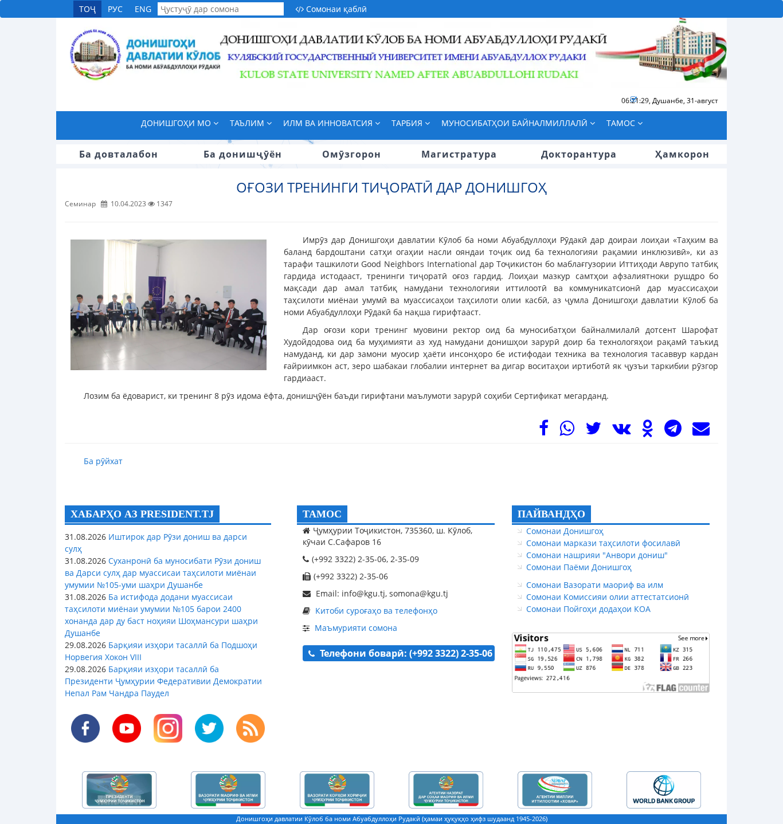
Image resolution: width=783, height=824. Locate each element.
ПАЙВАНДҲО (551, 514)
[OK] (647, 431)
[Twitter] (593, 431)
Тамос (621, 122)
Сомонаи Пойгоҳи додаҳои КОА (588, 608)
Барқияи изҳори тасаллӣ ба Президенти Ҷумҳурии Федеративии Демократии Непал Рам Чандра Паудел (163, 681)
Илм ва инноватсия (329, 122)
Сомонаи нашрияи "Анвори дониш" (597, 555)
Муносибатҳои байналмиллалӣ (515, 122)
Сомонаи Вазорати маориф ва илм (594, 584)
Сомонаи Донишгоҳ (565, 530)
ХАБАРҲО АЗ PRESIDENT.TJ (142, 514)
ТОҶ (87, 8)
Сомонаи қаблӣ (335, 8)
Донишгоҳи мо (177, 122)
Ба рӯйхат (103, 461)
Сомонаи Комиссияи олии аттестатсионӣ (607, 596)
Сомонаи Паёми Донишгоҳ (579, 567)
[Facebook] (544, 431)
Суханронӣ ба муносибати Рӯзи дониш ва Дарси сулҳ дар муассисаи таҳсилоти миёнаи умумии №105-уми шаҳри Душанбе (163, 572)
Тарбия (408, 122)
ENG (143, 8)
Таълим (248, 122)
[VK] (621, 431)
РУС (115, 8)
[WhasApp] (566, 431)
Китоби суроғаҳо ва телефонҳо (376, 610)
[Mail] (701, 431)
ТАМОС (322, 514)
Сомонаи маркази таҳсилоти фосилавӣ (603, 542)
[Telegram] (673, 431)
